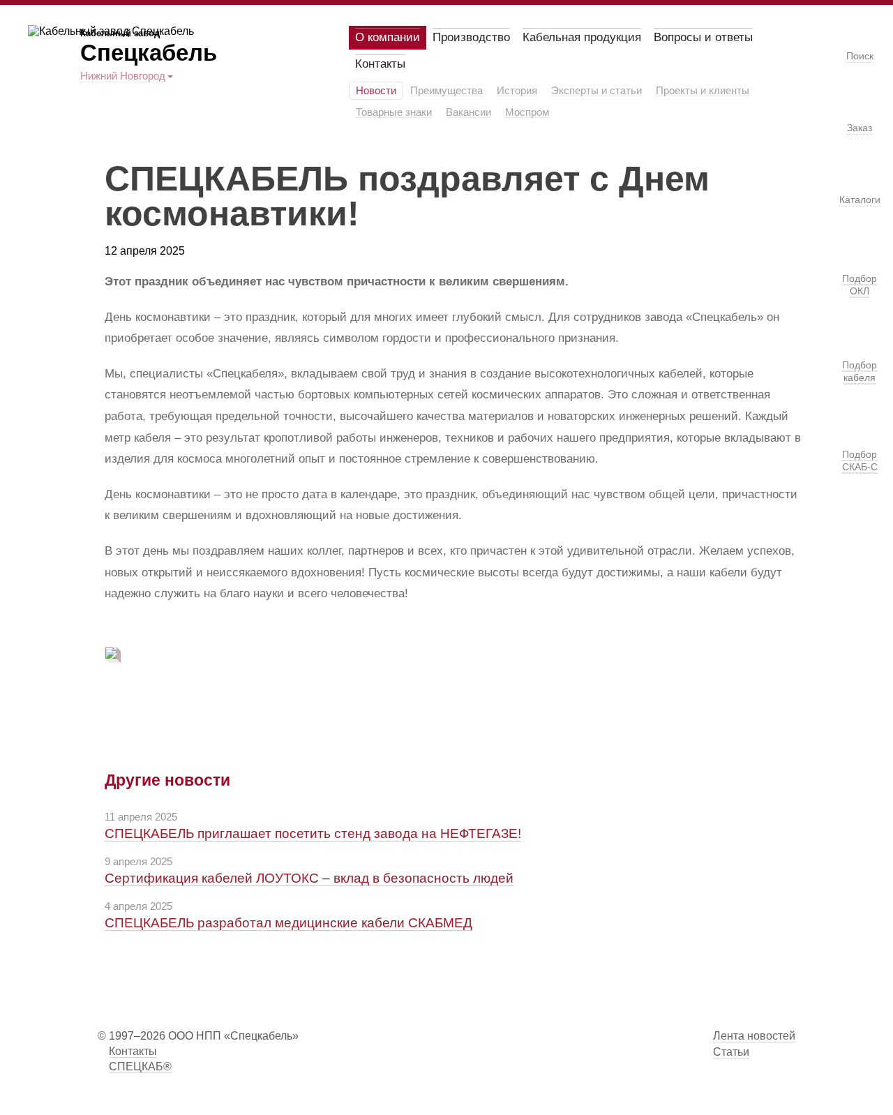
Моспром (527, 112)
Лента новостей (754, 1036)
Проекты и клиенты (702, 90)
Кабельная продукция (582, 37)
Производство (471, 37)
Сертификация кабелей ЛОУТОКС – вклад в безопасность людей (309, 878)
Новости (376, 90)
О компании (387, 37)
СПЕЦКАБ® (140, 1066)
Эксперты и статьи (596, 90)
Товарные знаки (394, 112)
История (517, 90)
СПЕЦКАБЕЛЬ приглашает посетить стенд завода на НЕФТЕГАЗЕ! (313, 833)
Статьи (731, 1052)
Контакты (380, 63)
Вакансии (468, 112)
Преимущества (446, 90)
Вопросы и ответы (703, 37)
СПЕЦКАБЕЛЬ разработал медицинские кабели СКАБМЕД (288, 922)
